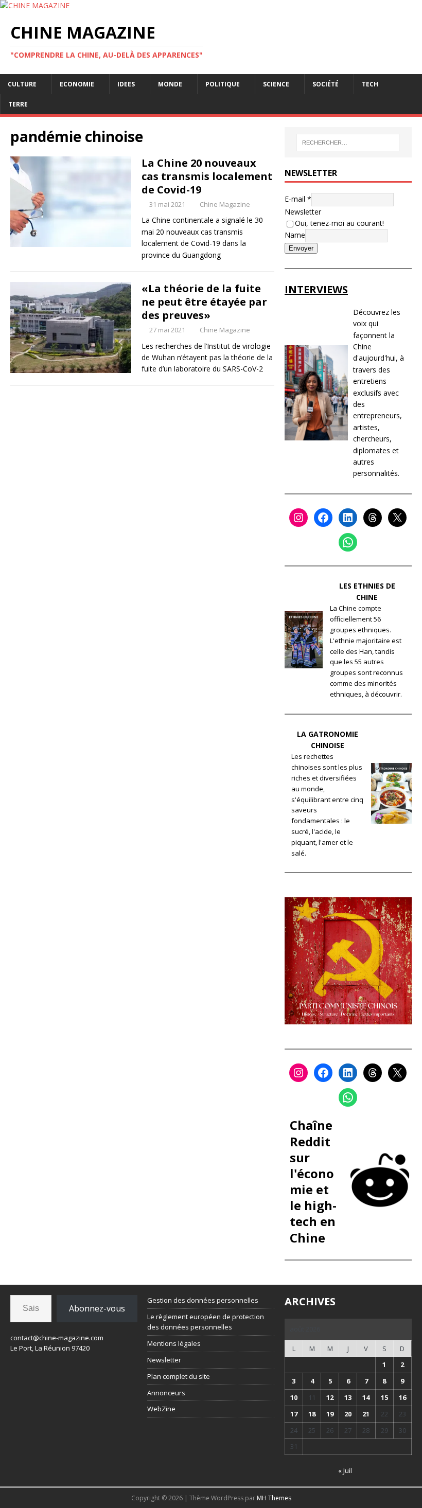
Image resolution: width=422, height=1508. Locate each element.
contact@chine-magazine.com (56, 1337)
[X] (397, 517)
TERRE (18, 104)
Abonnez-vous (97, 1308)
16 (402, 1397)
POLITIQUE (222, 84)
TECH (370, 84)
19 (329, 1413)
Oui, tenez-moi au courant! (339, 223)
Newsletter (303, 212)
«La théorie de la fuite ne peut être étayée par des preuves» (204, 301)
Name (295, 235)
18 (311, 1413)
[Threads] (372, 517)
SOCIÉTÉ (325, 84)
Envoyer (301, 248)
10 (293, 1397)
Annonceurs (166, 1392)
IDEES (126, 84)
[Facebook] (323, 517)
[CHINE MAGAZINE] (34, 5)
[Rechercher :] (348, 142)
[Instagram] (298, 517)
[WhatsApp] (348, 542)
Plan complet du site (178, 1376)
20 (347, 1413)
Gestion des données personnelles (202, 1300)
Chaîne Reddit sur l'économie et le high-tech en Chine (313, 1181)
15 (384, 1397)
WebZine (161, 1408)
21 (366, 1413)
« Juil (345, 1470)
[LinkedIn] (348, 517)
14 (366, 1397)
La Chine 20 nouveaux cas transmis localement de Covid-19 (207, 176)
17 (293, 1413)
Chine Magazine (225, 204)
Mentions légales (174, 1343)
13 (347, 1397)
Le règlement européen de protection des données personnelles (205, 1322)
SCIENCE (276, 84)
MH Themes (274, 1498)
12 (329, 1397)
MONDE (170, 84)
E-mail (298, 198)
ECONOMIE (77, 84)
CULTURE (22, 84)
